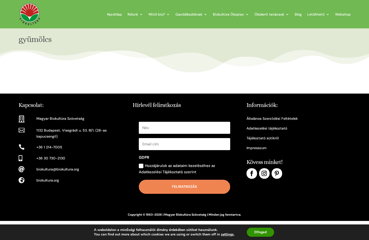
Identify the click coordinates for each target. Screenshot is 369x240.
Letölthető (316, 14)
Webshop (343, 14)
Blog (298, 14)
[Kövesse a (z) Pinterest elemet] (277, 173)
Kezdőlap (114, 14)
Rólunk (133, 14)
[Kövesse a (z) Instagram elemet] (264, 173)
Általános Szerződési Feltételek (272, 118)
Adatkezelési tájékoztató (267, 128)
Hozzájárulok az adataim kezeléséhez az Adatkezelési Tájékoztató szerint (177, 169)
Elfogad (260, 232)
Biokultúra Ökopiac (228, 14)
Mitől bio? (157, 14)
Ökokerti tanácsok (269, 14)
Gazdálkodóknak (188, 14)
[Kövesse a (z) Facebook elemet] (252, 173)
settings (227, 234)
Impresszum (257, 148)
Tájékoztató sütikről (263, 138)
